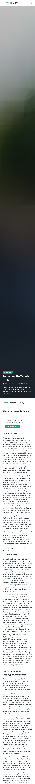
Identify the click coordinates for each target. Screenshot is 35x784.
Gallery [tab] (21, 403)
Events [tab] (13, 403)
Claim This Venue (13, 426)
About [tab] (5, 403)
